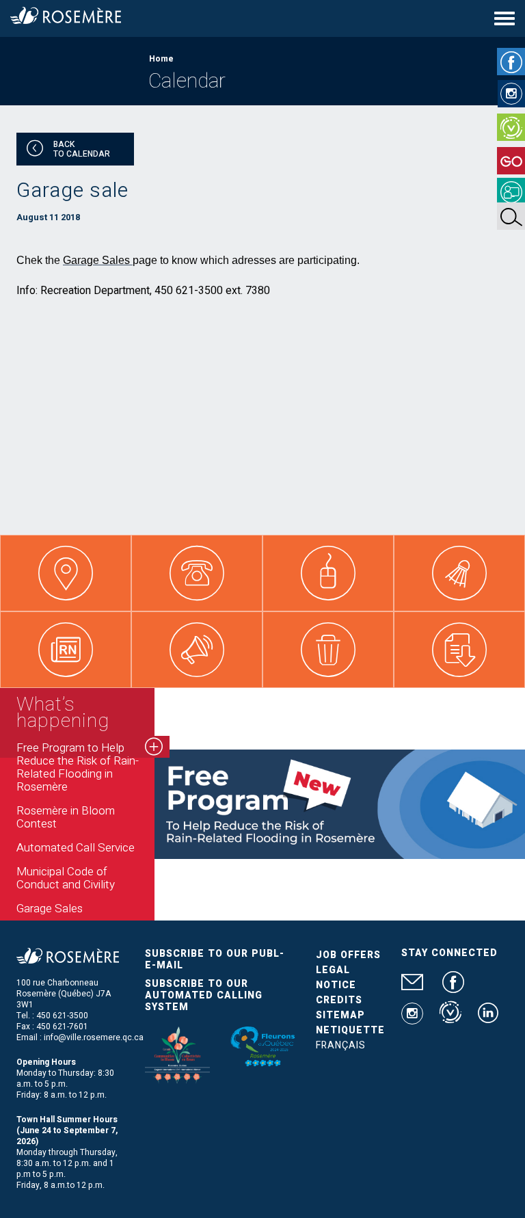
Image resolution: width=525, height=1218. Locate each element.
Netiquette (350, 1030)
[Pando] (511, 191)
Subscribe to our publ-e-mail (214, 959)
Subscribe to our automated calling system (203, 995)
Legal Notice (336, 977)
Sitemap (340, 1015)
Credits (339, 1000)
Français (341, 1045)
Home (161, 59)
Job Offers (348, 955)
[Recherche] (511, 216)
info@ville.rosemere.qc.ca (94, 1037)
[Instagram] (511, 93)
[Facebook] (511, 61)
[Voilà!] (511, 127)
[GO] (511, 160)
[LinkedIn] (488, 1018)
